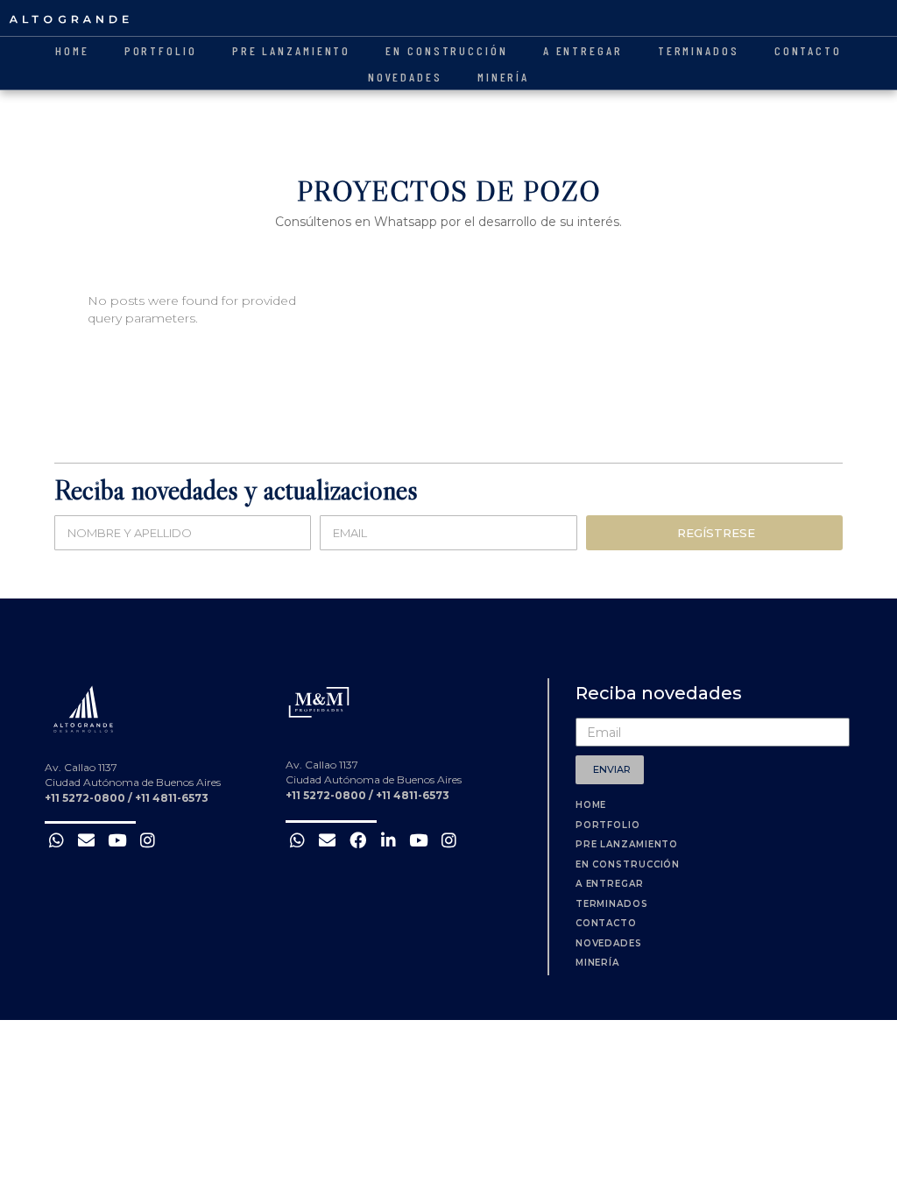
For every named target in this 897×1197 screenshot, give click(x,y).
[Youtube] (117, 840)
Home (72, 50)
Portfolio (160, 50)
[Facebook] (358, 840)
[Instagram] (147, 840)
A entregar (583, 50)
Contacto (808, 50)
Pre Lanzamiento (291, 50)
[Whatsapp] (56, 840)
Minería (503, 76)
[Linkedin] (388, 840)
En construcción (446, 50)
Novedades (405, 76)
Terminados (698, 50)
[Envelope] (87, 840)
